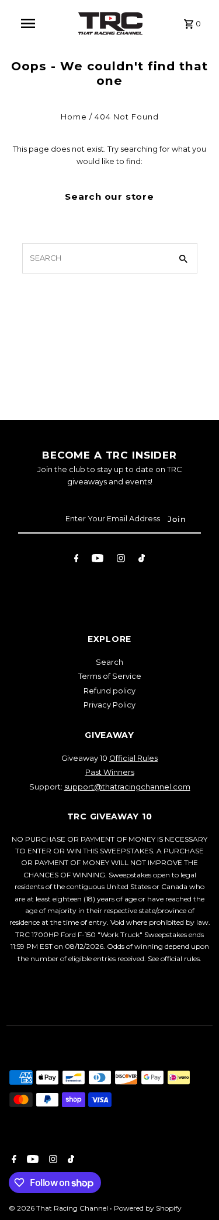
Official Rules (133, 758)
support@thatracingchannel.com (127, 786)
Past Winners (109, 772)
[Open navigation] (28, 23)
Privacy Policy (109, 704)
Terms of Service (109, 676)
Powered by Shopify (148, 1208)
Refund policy (109, 690)
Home (74, 116)
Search (109, 662)
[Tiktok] (141, 560)
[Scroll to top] (194, 1189)
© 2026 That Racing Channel (59, 1208)
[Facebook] (76, 560)
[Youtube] (97, 560)
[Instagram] (121, 560)
